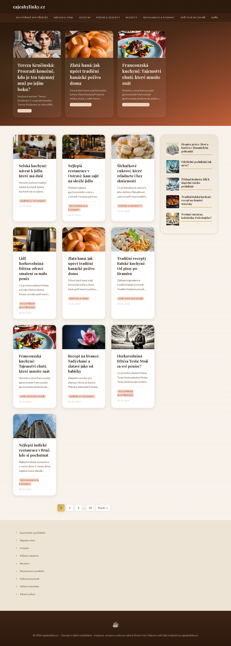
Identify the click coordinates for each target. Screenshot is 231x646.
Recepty (131, 17)
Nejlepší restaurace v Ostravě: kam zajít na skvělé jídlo (83, 173)
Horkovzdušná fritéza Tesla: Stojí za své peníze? (132, 361)
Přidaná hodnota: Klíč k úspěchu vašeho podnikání (195, 183)
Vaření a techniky (32, 201)
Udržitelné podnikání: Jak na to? (196, 163)
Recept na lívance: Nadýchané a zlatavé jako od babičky (83, 364)
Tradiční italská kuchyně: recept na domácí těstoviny (196, 200)
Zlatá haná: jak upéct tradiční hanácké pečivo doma (85, 74)
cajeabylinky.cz (29, 7)
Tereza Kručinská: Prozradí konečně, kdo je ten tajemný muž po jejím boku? (36, 77)
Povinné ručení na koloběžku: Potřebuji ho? (196, 216)
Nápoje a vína (63, 17)
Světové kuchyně (193, 17)
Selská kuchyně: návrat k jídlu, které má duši (33, 170)
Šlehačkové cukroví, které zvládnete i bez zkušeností (129, 173)
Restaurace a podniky (159, 17)
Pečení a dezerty (108, 17)
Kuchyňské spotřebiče (32, 17)
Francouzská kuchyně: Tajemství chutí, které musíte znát (141, 74)
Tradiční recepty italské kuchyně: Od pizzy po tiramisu (131, 266)
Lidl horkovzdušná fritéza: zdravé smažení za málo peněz (33, 268)
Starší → (103, 507)
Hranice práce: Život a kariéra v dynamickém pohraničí (194, 148)
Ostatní (84, 17)
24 (90, 507)
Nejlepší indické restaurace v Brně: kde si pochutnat (34, 450)
